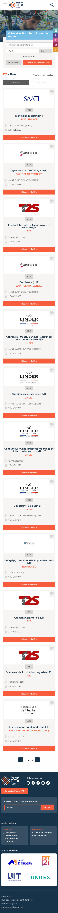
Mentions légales (9, 903)
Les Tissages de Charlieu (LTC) (29, 730)
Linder (29, 343)
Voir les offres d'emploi (11, 839)
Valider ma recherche (38, 62)
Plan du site (6, 896)
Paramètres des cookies (12, 907)
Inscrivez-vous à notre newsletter (21, 801)
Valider (47, 807)
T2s (29, 231)
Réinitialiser (13, 62)
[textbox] (44, 51)
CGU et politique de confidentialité (17, 900)
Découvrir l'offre (29, 137)
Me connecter (40, 835)
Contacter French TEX (14, 791)
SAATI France (29, 119)
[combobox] (29, 51)
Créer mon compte (43, 832)
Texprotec (29, 566)
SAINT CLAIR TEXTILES (29, 174)
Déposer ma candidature (11, 833)
